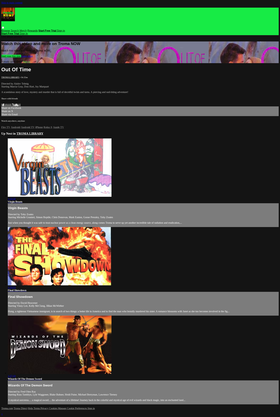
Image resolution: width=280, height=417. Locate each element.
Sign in (61, 30)
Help (31, 408)
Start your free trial (11, 56)
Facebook (6, 104)
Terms (37, 408)
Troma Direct (20, 408)
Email (18, 104)
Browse (6, 30)
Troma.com (7, 408)
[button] (3, 28)
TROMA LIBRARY (10, 77)
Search (15, 30)
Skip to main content (11, 2)
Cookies (53, 408)
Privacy (45, 408)
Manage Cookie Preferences (73, 408)
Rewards (32, 30)
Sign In (24, 33)
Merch (23, 30)
